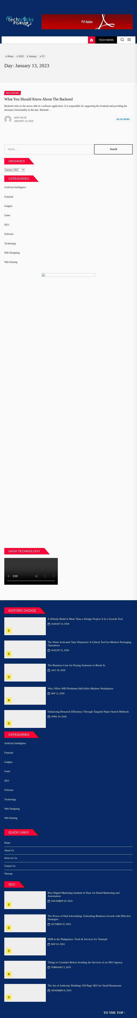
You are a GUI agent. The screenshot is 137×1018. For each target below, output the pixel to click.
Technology (10, 243)
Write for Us (10, 858)
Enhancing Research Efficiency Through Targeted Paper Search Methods (88, 711)
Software (8, 234)
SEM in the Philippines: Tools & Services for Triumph (77, 939)
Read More (123, 119)
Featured (8, 196)
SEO (6, 224)
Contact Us (9, 866)
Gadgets (8, 206)
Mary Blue (20, 117)
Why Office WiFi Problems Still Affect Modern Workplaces (80, 688)
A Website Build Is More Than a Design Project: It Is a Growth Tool (85, 619)
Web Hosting (10, 262)
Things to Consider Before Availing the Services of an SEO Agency (85, 962)
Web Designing (12, 252)
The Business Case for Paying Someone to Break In (76, 665)
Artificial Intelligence (15, 187)
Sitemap (8, 873)
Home (7, 842)
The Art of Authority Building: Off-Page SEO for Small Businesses (84, 985)
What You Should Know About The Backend (38, 99)
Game (7, 215)
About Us (9, 850)
